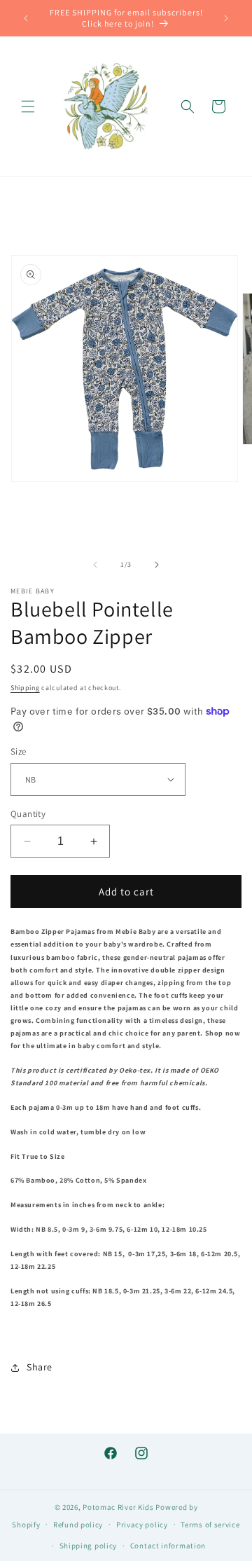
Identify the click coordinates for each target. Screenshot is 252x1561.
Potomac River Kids (118, 1507)
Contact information (168, 1545)
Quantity (28, 814)
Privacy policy (142, 1524)
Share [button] (39, 1367)
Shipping (25, 687)
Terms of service (210, 1524)
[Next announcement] (226, 18)
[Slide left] (95, 564)
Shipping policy (88, 1545)
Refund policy (78, 1524)
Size (18, 751)
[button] (28, 106)
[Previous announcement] (25, 18)
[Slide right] (156, 564)
